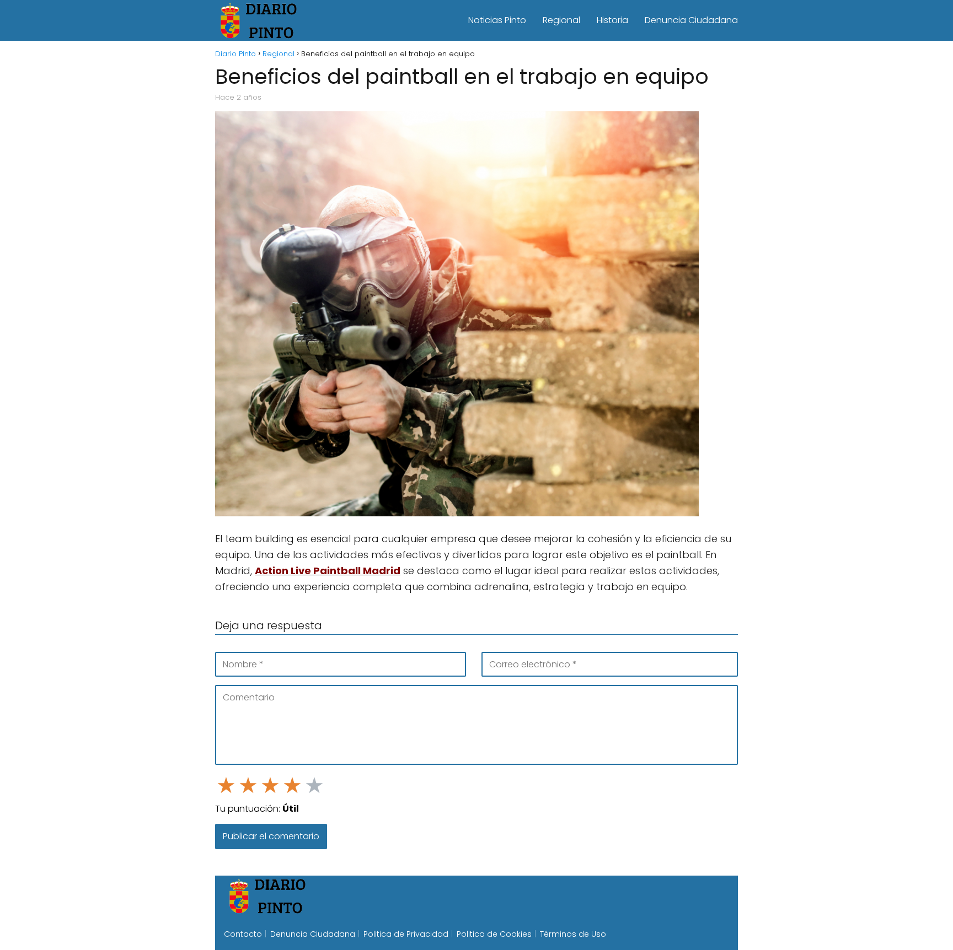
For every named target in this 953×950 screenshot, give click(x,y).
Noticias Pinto (497, 20)
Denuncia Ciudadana (691, 20)
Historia (612, 20)
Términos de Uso (573, 934)
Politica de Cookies (494, 934)
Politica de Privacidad (405, 934)
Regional (561, 20)
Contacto (243, 934)
